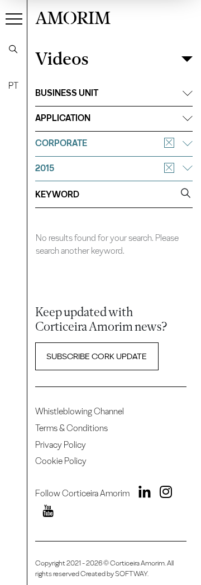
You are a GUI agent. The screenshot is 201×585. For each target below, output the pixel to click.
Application (62, 118)
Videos (61, 59)
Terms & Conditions (71, 428)
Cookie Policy (61, 461)
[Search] (13, 49)
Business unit (66, 93)
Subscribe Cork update (96, 356)
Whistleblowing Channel (79, 411)
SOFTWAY (131, 573)
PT (13, 85)
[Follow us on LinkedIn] (141, 494)
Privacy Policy (60, 444)
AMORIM (73, 16)
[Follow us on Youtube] (44, 513)
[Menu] (14, 18)
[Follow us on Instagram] (162, 494)
